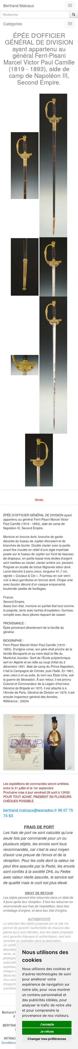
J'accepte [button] (47, 1024)
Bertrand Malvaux (18, 5)
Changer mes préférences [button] (47, 1039)
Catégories (12, 23)
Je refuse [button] (47, 1031)
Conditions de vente (15, 1042)
